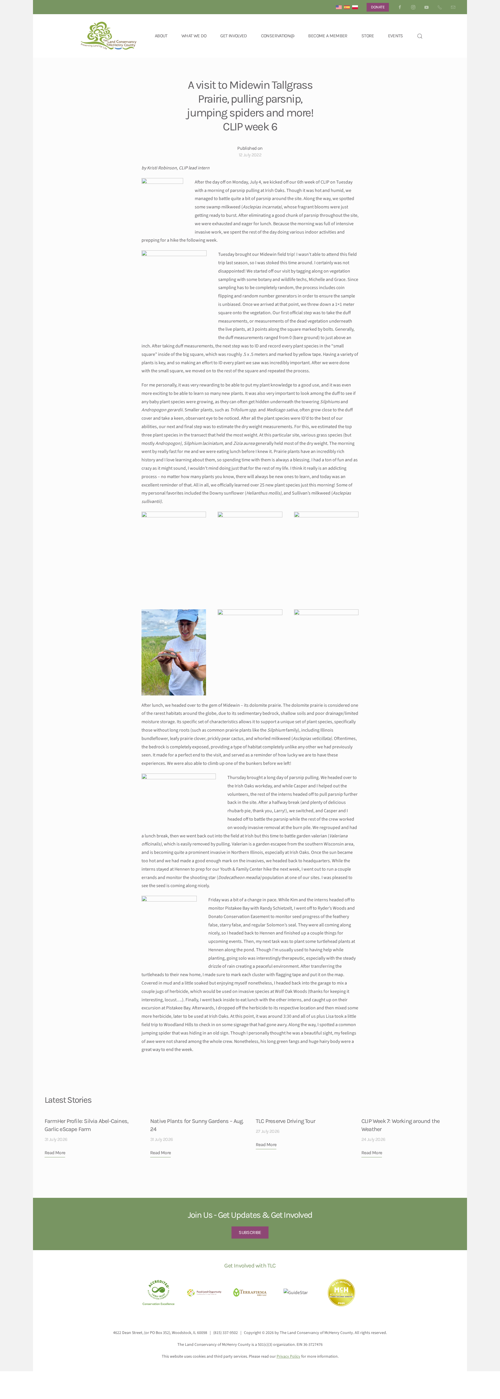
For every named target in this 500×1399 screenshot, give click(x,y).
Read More (55, 1152)
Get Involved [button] (233, 35)
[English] (339, 7)
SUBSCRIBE (250, 1232)
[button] (420, 36)
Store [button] (367, 35)
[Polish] (355, 7)
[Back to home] (108, 36)
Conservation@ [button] (278, 35)
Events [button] (395, 35)
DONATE (378, 7)
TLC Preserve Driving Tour (285, 1121)
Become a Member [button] (327, 35)
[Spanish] (347, 7)
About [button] (161, 35)
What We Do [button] (194, 35)
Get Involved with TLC (249, 1265)
